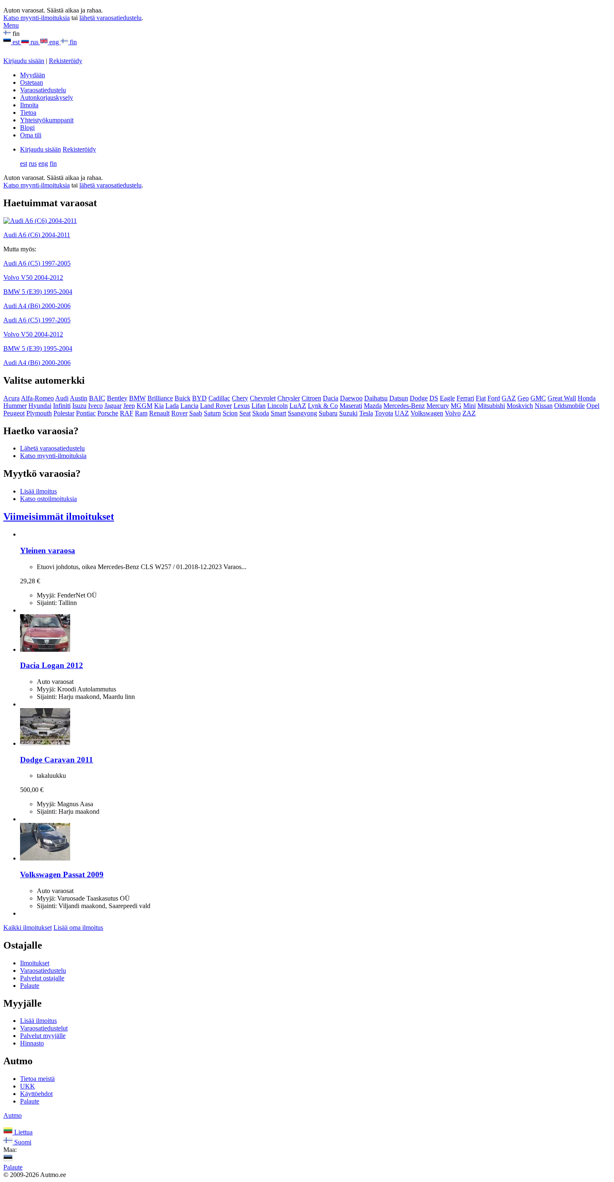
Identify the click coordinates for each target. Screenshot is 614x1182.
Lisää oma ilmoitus (78, 927)
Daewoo (351, 398)
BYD (199, 398)
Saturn (212, 413)
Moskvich (520, 405)
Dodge (419, 398)
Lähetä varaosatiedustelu (52, 448)
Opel (592, 405)
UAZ (402, 413)
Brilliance (160, 398)
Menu (11, 25)
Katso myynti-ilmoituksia (36, 17)
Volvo (453, 413)
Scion (230, 413)
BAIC (97, 398)
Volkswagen (427, 413)
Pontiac (86, 413)
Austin (78, 398)
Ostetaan (31, 82)
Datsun (398, 398)
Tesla (366, 413)
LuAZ (297, 405)
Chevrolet (263, 398)
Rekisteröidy (65, 60)
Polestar (63, 413)
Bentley (117, 398)
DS (433, 398)
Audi (62, 398)
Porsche (107, 413)
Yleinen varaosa (47, 550)
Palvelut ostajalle (42, 978)
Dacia (330, 398)
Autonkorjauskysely (46, 97)
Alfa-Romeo (37, 398)
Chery (240, 398)
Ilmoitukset (34, 963)
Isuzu (79, 405)
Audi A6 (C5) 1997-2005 (37, 263)
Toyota (384, 413)
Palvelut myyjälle (43, 1035)
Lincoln (277, 405)
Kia (159, 405)
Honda (587, 398)
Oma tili (30, 135)
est (16, 42)
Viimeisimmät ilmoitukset (58, 516)
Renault (159, 413)
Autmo (12, 1115)
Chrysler (288, 398)
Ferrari (465, 398)
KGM (144, 405)
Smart (278, 413)
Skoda (260, 413)
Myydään (32, 74)
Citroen (311, 398)
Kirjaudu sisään (23, 60)
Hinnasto (32, 1043)
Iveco (95, 405)
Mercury (437, 405)
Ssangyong (302, 413)
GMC (538, 398)
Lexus (241, 405)
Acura (11, 398)
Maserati (351, 405)
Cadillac (219, 398)
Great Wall (562, 398)
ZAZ (469, 413)
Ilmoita (29, 105)
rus (34, 42)
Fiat (481, 398)
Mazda (373, 405)
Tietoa (28, 112)
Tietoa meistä (37, 1078)
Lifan (258, 405)
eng (54, 42)
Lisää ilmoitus (38, 491)
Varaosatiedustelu (43, 90)
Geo (523, 398)
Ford (493, 398)
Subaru (328, 413)
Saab (195, 413)
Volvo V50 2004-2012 (33, 277)
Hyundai (39, 405)
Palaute (29, 985)
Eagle (447, 398)
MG (456, 405)
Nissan (544, 405)
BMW (137, 398)
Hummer (15, 405)
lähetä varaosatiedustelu (110, 17)
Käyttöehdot (36, 1093)
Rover (179, 413)
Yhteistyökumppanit (47, 120)
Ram (141, 413)
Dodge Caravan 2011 (56, 759)
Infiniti (62, 405)
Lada (172, 405)
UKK (27, 1086)
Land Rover (216, 405)
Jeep (129, 405)
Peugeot (14, 413)
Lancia (189, 405)
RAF (126, 413)
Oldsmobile (569, 405)
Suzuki (348, 413)
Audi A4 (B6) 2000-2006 (37, 305)
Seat (245, 413)
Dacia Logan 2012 (51, 665)
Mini (469, 405)
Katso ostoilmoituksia (48, 498)
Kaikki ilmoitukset (27, 927)
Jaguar (113, 405)
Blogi (27, 127)
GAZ (509, 398)
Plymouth (39, 413)
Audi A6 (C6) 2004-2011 (36, 234)
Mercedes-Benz (404, 405)
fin (72, 42)
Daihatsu (376, 398)
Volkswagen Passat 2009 (62, 874)
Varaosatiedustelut (44, 1028)
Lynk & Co (323, 405)
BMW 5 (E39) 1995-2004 (37, 291)
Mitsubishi (491, 405)
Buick (182, 398)
